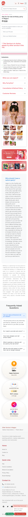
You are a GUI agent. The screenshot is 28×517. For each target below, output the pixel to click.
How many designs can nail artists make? (11, 336)
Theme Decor (19, 430)
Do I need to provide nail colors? (13, 331)
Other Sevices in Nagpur (9, 427)
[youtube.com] (11, 506)
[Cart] (15, 3)
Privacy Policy (5, 472)
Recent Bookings (6, 475)
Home (3, 14)
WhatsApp (10, 514)
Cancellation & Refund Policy (13, 88)
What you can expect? (10, 78)
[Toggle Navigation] (25, 3)
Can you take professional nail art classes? (12, 315)
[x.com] (7, 506)
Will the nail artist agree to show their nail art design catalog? (12, 349)
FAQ (3, 463)
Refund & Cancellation (7, 469)
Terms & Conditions (7, 466)
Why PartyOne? (8, 83)
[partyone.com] (3, 3)
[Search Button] (24, 9)
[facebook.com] (3, 506)
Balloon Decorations (8, 430)
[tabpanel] (14, 135)
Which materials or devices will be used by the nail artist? (12, 342)
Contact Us (5, 452)
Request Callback (20, 514)
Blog (3, 455)
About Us (4, 449)
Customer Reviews (9, 93)
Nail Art (6, 14)
